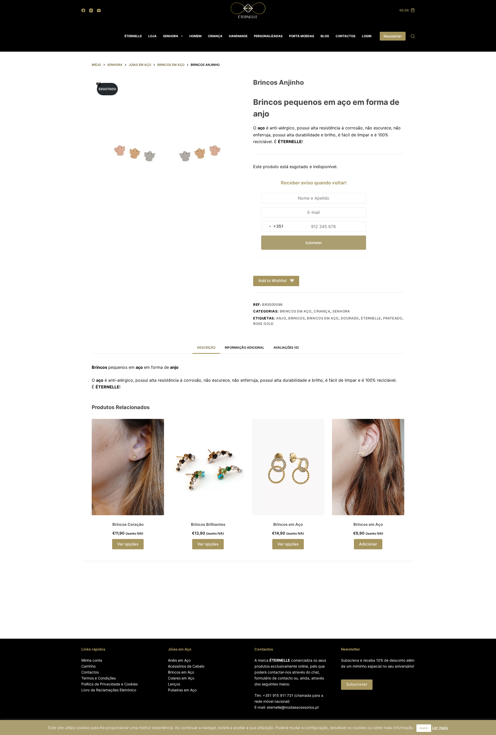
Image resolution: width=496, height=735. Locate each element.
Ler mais (440, 727)
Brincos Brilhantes (208, 524)
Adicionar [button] (368, 544)
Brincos (296, 318)
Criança (322, 311)
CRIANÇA (215, 36)
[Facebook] (83, 10)
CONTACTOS (345, 36)
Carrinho (88, 666)
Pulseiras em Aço (182, 690)
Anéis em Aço (179, 660)
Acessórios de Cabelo (186, 666)
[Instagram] (91, 10)
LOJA (152, 36)
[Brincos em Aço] (288, 467)
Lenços (174, 684)
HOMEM (195, 36)
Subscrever (356, 684)
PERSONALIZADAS (268, 36)
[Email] (99, 10)
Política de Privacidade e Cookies (109, 684)
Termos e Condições (98, 678)
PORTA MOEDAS (301, 36)
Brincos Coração (128, 524)
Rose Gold (263, 324)
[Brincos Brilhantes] (208, 467)
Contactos (90, 672)
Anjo (281, 318)
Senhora (341, 311)
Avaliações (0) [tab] (286, 347)
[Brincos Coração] (128, 467)
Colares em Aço (181, 678)
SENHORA (170, 36)
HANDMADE (238, 36)
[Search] (413, 36)
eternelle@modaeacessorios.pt (293, 707)
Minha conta (91, 660)
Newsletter (393, 36)
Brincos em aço (296, 311)
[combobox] (272, 226)
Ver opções (127, 544)
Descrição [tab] (206, 347)
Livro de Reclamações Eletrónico (108, 690)
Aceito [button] (424, 728)
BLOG (325, 36)
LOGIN (366, 36)
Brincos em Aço (323, 318)
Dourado (350, 318)
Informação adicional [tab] (244, 347)
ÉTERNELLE (133, 36)
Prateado (392, 318)
